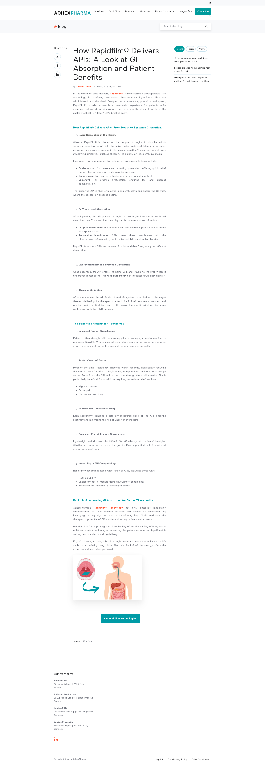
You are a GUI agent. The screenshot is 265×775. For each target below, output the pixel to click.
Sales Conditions (200, 759)
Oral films (114, 11)
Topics (191, 49)
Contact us (203, 11)
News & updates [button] (164, 11)
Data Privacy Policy (177, 759)
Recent (179, 49)
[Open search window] (209, 16)
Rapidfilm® (116, 93)
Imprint (159, 759)
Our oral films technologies (120, 618)
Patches (129, 11)
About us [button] (144, 11)
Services (99, 11)
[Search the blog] (206, 26)
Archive (202, 49)
